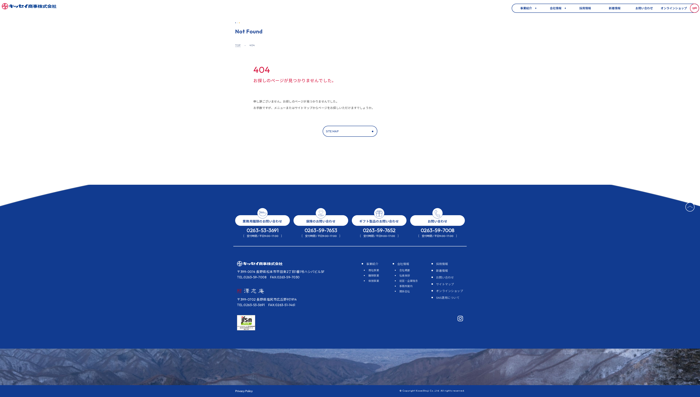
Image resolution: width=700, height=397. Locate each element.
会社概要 (404, 270)
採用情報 (585, 8)
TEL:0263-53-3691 (251, 305)
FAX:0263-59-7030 (285, 277)
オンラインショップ (674, 8)
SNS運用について (448, 298)
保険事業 (373, 281)
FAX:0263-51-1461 (281, 305)
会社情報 (555, 8)
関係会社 (404, 291)
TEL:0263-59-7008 (252, 277)
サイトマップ (445, 284)
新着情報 (615, 8)
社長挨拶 (404, 275)
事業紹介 (526, 8)
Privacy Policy (244, 391)
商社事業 (373, 270)
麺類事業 (373, 275)
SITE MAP (332, 131)
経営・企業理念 (408, 281)
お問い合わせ (644, 8)
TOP (238, 45)
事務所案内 (406, 286)
